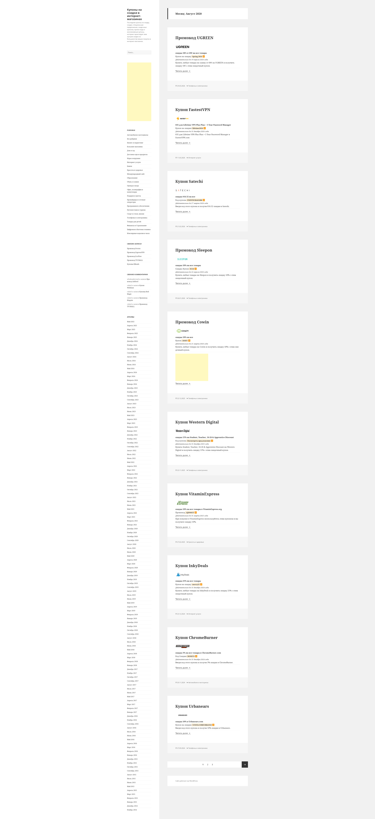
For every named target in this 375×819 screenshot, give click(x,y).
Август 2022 (131, 450)
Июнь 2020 (131, 552)
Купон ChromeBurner (196, 637)
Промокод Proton (133, 248)
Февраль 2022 (132, 474)
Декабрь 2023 (132, 388)
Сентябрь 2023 (132, 400)
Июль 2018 (131, 642)
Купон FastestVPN (192, 109)
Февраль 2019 (132, 614)
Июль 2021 (131, 501)
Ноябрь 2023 (132, 392)
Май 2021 (130, 509)
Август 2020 (131, 544)
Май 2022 (130, 462)
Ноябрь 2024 (132, 345)
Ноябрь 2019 (132, 579)
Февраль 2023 (132, 427)
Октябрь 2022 (132, 443)
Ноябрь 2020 (132, 532)
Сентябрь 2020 (132, 540)
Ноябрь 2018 (132, 626)
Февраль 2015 (132, 798)
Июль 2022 (131, 454)
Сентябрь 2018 (132, 634)
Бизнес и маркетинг (135, 143)
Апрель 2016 (132, 743)
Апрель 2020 (132, 560)
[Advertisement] (139, 91)
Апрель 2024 (132, 372)
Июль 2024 (131, 361)
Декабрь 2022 (132, 435)
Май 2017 (130, 696)
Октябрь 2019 (132, 583)
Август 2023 (131, 404)
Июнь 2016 (131, 736)
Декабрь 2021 (132, 482)
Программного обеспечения (138, 206)
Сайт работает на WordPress (186, 781)
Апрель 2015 (132, 790)
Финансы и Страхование (137, 225)
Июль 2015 (131, 779)
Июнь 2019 (131, 599)
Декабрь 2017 (132, 669)
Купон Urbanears (192, 706)
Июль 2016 (131, 732)
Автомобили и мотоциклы (137, 135)
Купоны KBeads (133, 264)
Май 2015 (130, 786)
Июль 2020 (131, 548)
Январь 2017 (132, 712)
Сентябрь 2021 (132, 493)
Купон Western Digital (197, 422)
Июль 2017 (131, 689)
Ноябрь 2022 (132, 439)
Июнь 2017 (131, 693)
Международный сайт (136, 174)
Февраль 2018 (132, 661)
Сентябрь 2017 (132, 681)
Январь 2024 (132, 384)
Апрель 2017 (132, 700)
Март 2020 (131, 564)
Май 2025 (130, 322)
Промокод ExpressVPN (135, 252)
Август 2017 (131, 685)
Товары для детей (134, 222)
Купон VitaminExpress (197, 493)
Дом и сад (131, 150)
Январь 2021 (132, 525)
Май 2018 (130, 650)
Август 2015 (131, 775)
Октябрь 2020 (132, 536)
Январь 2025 (132, 337)
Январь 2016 (132, 755)
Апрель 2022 (132, 466)
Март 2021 (131, 517)
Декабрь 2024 (132, 341)
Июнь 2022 (131, 458)
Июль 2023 (131, 407)
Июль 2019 (131, 595)
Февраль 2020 (132, 568)
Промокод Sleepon (193, 250)
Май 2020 (130, 556)
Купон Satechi (189, 181)
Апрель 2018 (132, 654)
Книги (129, 166)
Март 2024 (131, 376)
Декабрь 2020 (132, 529)
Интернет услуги (134, 162)
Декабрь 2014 (132, 806)
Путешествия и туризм (136, 210)
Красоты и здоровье (135, 170)
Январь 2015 (132, 802)
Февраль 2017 (132, 708)
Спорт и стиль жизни (135, 214)
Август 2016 (131, 728)
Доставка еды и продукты (137, 154)
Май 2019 (130, 603)
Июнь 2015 (131, 782)
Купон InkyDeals (191, 565)
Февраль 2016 (132, 751)
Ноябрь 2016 (132, 720)
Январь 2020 (132, 572)
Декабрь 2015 (132, 759)
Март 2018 (131, 657)
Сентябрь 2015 (132, 771)
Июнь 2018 (131, 646)
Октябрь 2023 (132, 396)
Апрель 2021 (132, 513)
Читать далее (183, 71)
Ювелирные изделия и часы (138, 233)
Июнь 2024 (131, 365)
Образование (132, 178)
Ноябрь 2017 (132, 673)
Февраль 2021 (132, 521)
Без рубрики (132, 139)
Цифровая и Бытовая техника (139, 229)
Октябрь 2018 (132, 630)
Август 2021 (131, 497)
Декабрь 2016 (132, 716)
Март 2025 (131, 329)
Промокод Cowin (192, 321)
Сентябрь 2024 (132, 353)
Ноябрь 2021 (132, 486)
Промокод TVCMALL (135, 260)
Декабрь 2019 (132, 575)
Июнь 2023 (131, 411)
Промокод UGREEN (194, 37)
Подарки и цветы (134, 196)
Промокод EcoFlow (134, 256)
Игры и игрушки (133, 158)
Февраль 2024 (132, 380)
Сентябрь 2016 (132, 724)
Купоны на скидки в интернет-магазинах (134, 14)
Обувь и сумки (133, 182)
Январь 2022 (132, 478)
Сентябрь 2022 (132, 447)
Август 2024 (131, 357)
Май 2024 (130, 368)
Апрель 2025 (132, 325)
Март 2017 (131, 704)
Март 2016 (131, 747)
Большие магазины (135, 147)
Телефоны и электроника (137, 218)
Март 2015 (131, 794)
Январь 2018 (132, 665)
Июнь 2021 (131, 505)
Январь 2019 (132, 618)
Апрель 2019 (132, 607)
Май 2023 (130, 415)
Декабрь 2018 (132, 622)
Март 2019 (131, 611)
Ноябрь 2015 (132, 763)
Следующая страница (245, 764)
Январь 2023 (132, 431)
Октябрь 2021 (132, 489)
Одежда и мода (133, 186)
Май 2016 (130, 739)
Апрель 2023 (132, 419)
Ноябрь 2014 (132, 810)
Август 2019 (131, 591)
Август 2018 (131, 638)
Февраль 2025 (132, 333)
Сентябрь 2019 (132, 587)
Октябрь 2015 (132, 767)
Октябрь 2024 (132, 349)
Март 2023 (131, 423)
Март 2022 (131, 470)
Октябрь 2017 (132, 677)
